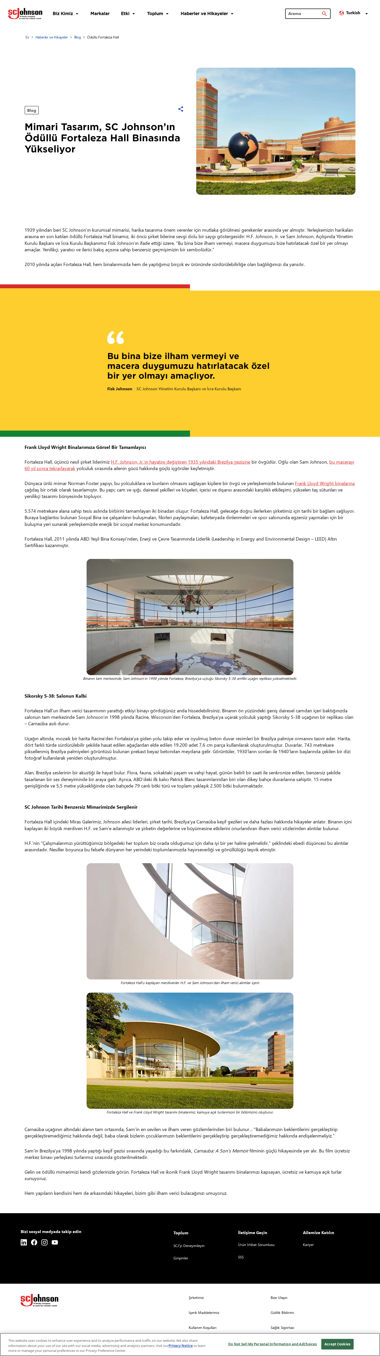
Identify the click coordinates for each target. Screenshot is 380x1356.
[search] (324, 14)
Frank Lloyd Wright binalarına (325, 483)
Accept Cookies (337, 1344)
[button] (354, 14)
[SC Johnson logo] (39, 1300)
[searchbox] (304, 13)
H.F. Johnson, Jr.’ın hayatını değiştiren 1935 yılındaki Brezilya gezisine (180, 461)
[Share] (181, 109)
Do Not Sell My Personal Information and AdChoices (272, 1344)
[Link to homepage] (25, 13)
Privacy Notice (181, 1345)
